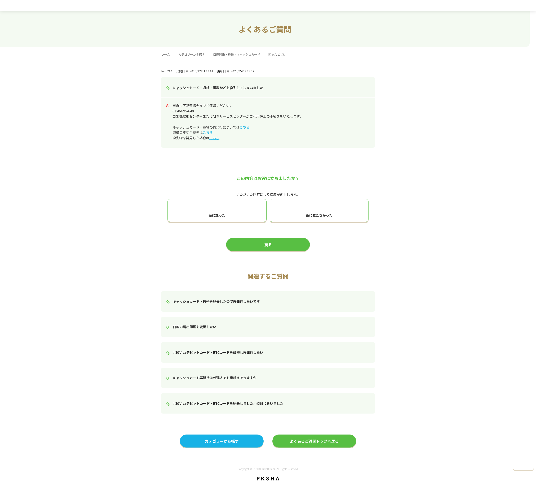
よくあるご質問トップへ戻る (314, 441)
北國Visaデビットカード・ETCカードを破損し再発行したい (218, 352)
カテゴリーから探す (191, 54)
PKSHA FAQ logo (268, 478)
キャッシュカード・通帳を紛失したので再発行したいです (216, 301)
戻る (268, 244)
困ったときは (277, 54)
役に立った (217, 215)
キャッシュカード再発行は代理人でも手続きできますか (214, 377)
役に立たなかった (319, 215)
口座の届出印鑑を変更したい (194, 326)
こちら (245, 127)
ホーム (165, 54)
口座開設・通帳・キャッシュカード (236, 54)
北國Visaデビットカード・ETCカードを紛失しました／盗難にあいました (228, 403)
